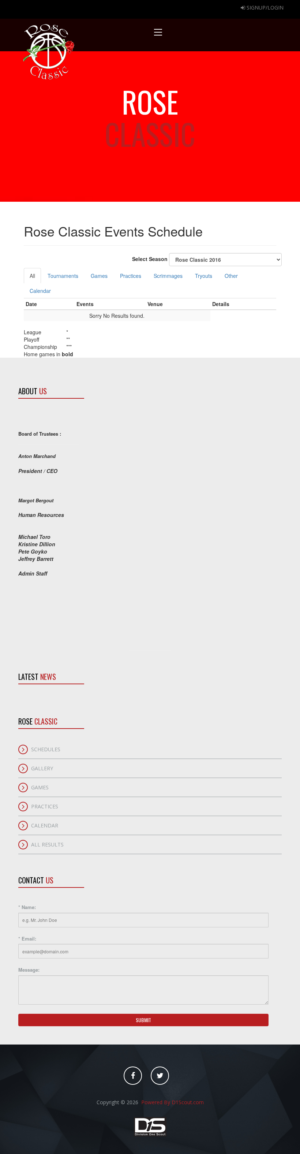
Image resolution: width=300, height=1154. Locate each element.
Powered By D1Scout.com (172, 1102)
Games (99, 275)
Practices (130, 275)
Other (231, 275)
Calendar (40, 290)
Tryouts (203, 275)
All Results (47, 844)
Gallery (42, 768)
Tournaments (63, 275)
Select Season (150, 258)
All (32, 275)
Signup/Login (264, 7)
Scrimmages (168, 275)
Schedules (45, 749)
